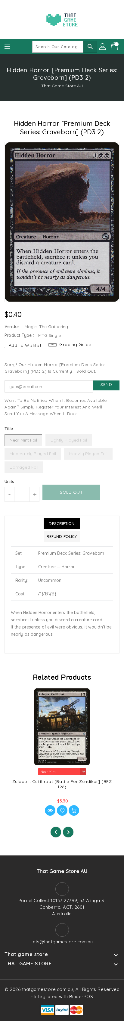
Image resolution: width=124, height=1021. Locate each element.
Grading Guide (75, 344)
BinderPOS (81, 996)
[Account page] (103, 47)
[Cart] (115, 47)
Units (9, 481)
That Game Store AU (62, 85)
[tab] (62, 523)
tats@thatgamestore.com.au (62, 942)
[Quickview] (50, 810)
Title (9, 428)
